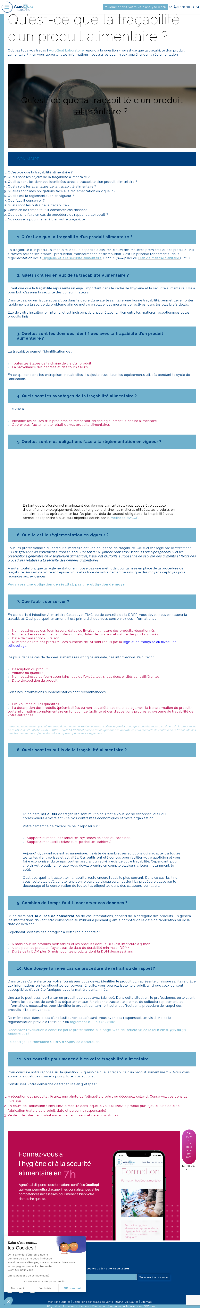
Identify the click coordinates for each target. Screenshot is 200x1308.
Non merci (17, 1288)
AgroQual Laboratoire (66, 50)
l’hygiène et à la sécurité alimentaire (72, 258)
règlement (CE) (102, 554)
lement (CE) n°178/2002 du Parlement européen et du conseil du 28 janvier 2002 (81, 726)
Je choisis (45, 1288)
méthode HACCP (124, 518)
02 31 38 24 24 (188, 7)
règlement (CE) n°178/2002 (92, 1022)
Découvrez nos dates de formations (189, 1147)
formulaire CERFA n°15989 (53, 1042)
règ (26, 726)
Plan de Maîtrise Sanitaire (159, 258)
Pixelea (112, 1306)
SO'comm (150, 1306)
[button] (8, 1301)
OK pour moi (72, 1288)
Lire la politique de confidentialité (28, 1275)
